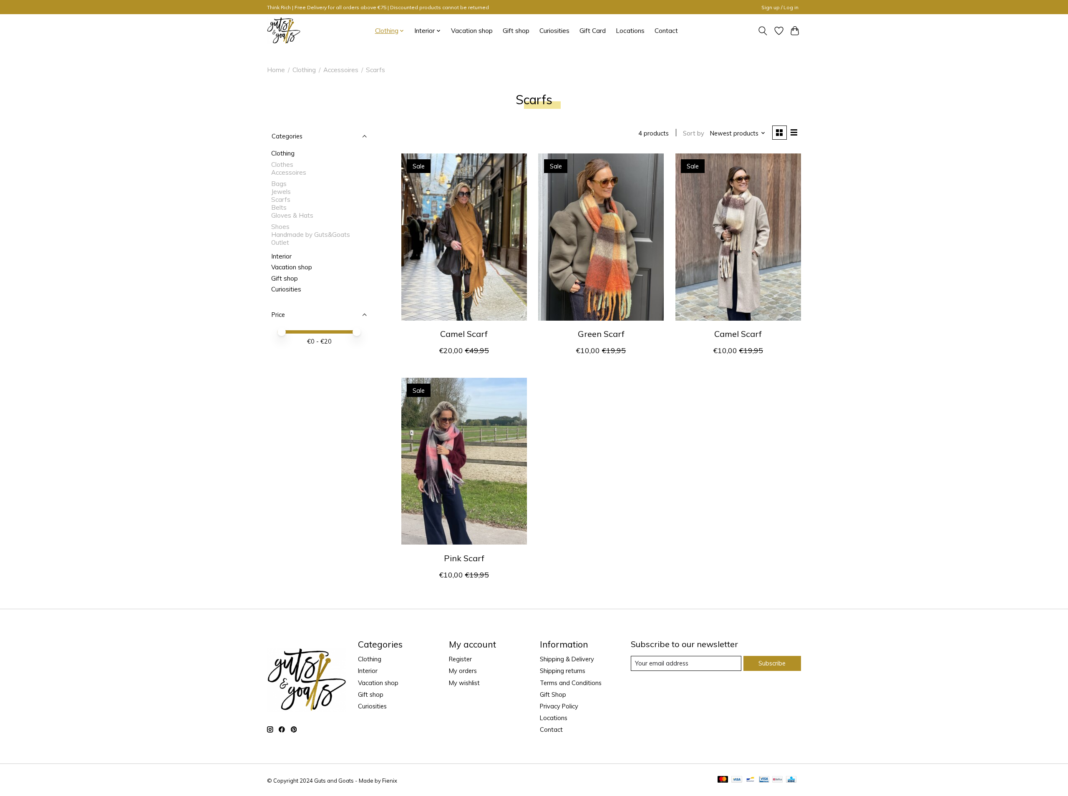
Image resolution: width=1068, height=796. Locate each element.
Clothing (304, 70)
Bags (279, 184)
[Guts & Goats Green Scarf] (601, 236)
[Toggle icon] (763, 30)
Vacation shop (472, 31)
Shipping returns (562, 671)
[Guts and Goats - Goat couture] (283, 30)
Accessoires (340, 70)
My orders (463, 671)
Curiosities (554, 31)
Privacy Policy (559, 706)
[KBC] (791, 780)
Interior (281, 256)
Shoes (280, 227)
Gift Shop (553, 694)
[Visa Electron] (764, 780)
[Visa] (736, 780)
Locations (630, 31)
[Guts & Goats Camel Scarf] (464, 236)
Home (276, 70)
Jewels (281, 192)
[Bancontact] (750, 780)
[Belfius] (777, 780)
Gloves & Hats (292, 215)
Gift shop (516, 31)
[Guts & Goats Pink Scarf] (464, 461)
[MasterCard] (723, 780)
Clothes (282, 164)
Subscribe (772, 663)
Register (460, 659)
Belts (279, 207)
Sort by (693, 133)
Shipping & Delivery (567, 659)
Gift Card (592, 31)
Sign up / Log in (779, 7)
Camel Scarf (464, 334)
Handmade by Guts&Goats (310, 235)
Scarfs (280, 199)
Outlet (280, 242)
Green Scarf (601, 334)
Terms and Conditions (571, 683)
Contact (666, 31)
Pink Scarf (464, 558)
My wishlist (464, 683)
